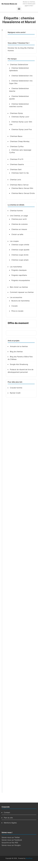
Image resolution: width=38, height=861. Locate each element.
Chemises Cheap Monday (19, 141)
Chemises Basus (16, 136)
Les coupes (14, 241)
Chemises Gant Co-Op (20, 173)
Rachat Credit (15, 393)
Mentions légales (10, 823)
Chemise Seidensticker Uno (22, 76)
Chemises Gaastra (17, 164)
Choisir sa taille (17, 234)
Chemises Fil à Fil (16, 159)
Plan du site (8, 818)
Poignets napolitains (19, 275)
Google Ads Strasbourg (19, 364)
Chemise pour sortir (19, 219)
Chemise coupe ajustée (20, 250)
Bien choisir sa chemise (19, 287)
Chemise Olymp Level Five (21, 129)
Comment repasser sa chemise (22, 292)
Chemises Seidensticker (19, 65)
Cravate (14, 306)
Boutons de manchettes (20, 301)
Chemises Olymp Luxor (20, 117)
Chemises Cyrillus (17, 146)
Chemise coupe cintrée (20, 245)
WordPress (29, 858)
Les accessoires (16, 297)
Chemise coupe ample (19, 260)
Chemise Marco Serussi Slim (22, 188)
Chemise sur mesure (19, 229)
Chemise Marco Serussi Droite (23, 193)
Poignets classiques (19, 270)
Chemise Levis (15, 180)
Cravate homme (16, 388)
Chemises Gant (15, 169)
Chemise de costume (19, 224)
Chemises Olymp (16, 113)
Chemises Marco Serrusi (19, 185)
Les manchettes (16, 267)
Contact (7, 812)
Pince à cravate (17, 311)
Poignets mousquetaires (20, 280)
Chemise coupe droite (19, 255)
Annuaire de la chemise (19, 346)
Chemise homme (16, 211)
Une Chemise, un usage (19, 216)
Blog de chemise (16, 352)
